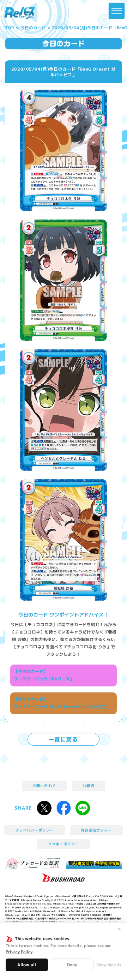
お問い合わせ (44, 785)
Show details (108, 965)
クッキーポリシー (63, 843)
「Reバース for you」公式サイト (20, 13)
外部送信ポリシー (96, 830)
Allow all (26, 965)
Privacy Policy (19, 952)
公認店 (88, 785)
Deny (72, 965)
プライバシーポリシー (34, 830)
